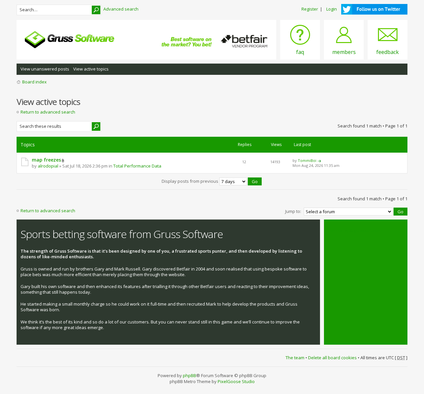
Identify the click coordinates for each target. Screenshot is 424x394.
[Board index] (69, 39)
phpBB (189, 375)
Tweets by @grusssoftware (355, 230)
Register (309, 9)
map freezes (46, 160)
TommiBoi (307, 160)
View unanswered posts (45, 69)
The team (295, 358)
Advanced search (120, 9)
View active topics (91, 69)
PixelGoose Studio (236, 381)
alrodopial (48, 166)
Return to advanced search (48, 112)
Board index (34, 82)
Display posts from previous (190, 181)
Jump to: (293, 211)
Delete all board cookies (332, 358)
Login (331, 9)
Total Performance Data (137, 166)
